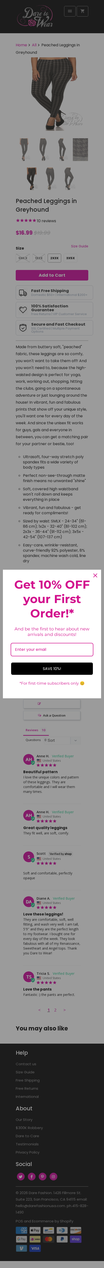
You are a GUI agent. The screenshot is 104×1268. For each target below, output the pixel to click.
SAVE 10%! (52, 668)
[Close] (95, 575)
